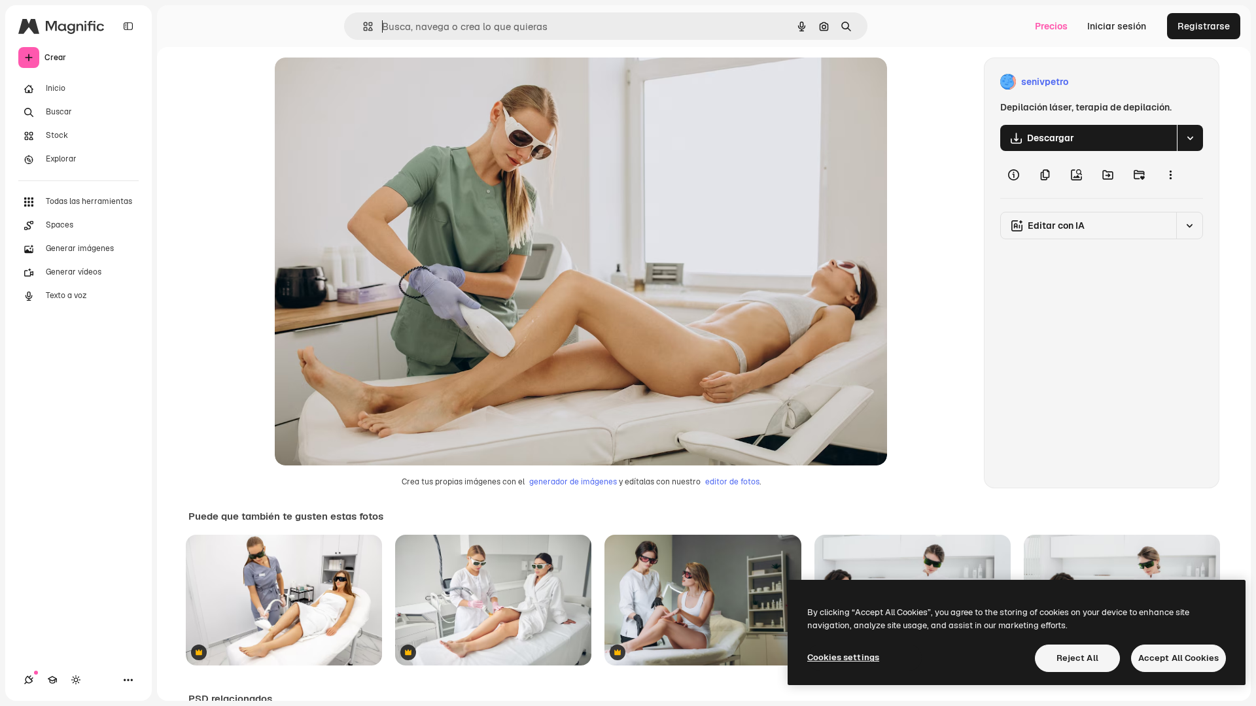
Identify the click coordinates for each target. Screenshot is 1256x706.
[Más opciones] (1170, 174)
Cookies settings (843, 657)
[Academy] (52, 679)
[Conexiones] (28, 679)
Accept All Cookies (1178, 658)
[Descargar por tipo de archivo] (1190, 138)
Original (358, 82)
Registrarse (1204, 26)
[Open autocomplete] (363, 26)
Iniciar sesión (1116, 26)
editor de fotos (732, 482)
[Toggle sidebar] (128, 26)
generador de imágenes (573, 482)
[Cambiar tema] (75, 679)
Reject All (1077, 658)
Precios (1051, 26)
